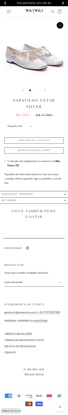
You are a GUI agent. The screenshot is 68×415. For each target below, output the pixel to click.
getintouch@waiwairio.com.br (21, 312)
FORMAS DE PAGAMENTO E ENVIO (24, 340)
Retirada (9, 200)
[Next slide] (62, 3)
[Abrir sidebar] (9, 11)
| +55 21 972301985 (48, 312)
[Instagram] (27, 248)
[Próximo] (45, 90)
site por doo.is (34, 374)
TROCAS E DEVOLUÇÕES (18, 334)
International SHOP (34, 150)
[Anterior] (23, 90)
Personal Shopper (17, 194)
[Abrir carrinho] (59, 11)
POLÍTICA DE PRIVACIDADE (20, 346)
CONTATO (10, 353)
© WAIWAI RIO (34, 369)
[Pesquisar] (53, 11)
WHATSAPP (40, 321)
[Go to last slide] (5, 3)
